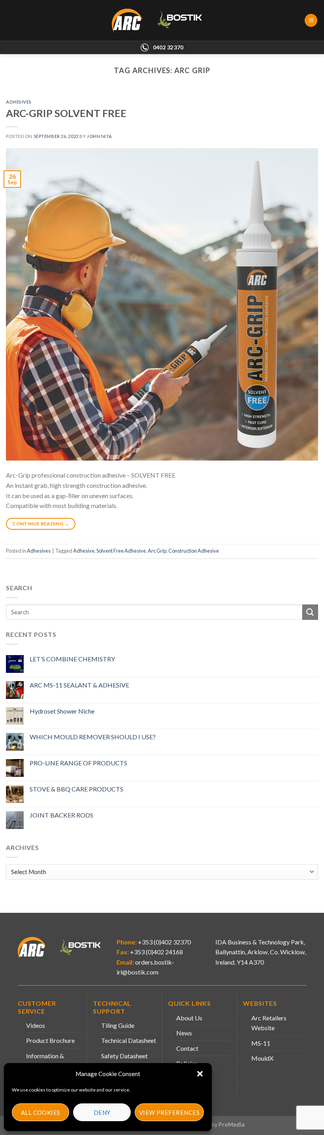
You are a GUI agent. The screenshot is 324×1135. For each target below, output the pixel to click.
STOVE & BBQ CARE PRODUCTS (76, 789)
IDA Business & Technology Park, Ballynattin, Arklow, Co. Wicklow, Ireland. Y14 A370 (260, 952)
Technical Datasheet (128, 1040)
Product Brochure (50, 1040)
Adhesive (83, 551)
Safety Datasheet (124, 1055)
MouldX (262, 1058)
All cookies (40, 1112)
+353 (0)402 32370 (164, 942)
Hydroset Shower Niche (62, 711)
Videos (35, 1025)
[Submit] (310, 612)
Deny (102, 1112)
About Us (189, 1018)
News (184, 1033)
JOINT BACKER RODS (61, 815)
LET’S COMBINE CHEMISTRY (72, 659)
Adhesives (19, 101)
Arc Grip (157, 551)
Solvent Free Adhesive (121, 551)
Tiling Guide (117, 1025)
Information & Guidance (45, 1061)
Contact (187, 1048)
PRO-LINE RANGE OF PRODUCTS (78, 763)
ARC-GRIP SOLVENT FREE (66, 113)
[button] (200, 1074)
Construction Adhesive (193, 551)
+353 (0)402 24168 (156, 952)
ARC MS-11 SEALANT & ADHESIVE (79, 685)
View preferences (169, 1112)
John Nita (99, 136)
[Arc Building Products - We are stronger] (161, 20)
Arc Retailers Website (268, 1023)
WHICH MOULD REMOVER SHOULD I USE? (93, 736)
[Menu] (311, 20)
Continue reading (40, 524)
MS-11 (260, 1043)
